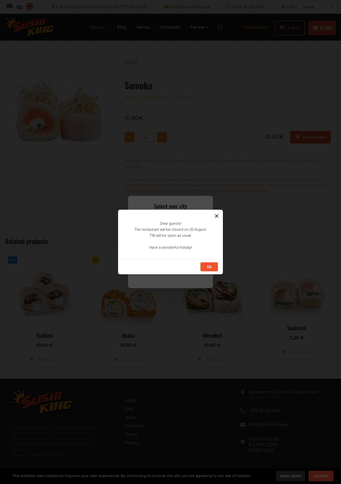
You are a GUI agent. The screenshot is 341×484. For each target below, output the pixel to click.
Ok (209, 267)
